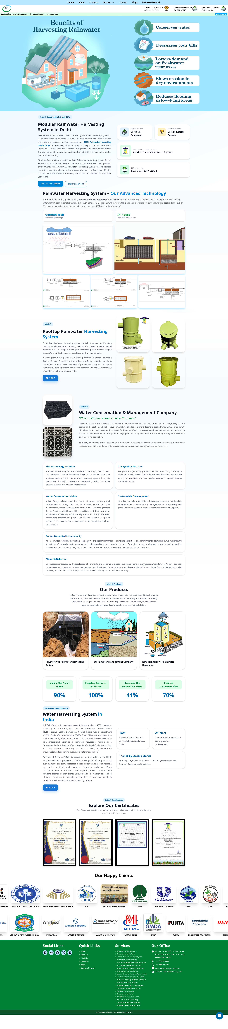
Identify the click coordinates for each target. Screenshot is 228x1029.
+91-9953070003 (52, 14)
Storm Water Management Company (113, 661)
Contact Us (85, 961)
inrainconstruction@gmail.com (167, 968)
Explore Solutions (76, 183)
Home (71, 2)
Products (93, 2)
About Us (84, 955)
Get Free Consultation (50, 183)
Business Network (151, 2)
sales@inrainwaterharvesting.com (15, 14)
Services (107, 2)
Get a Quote (221, 14)
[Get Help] (219, 1015)
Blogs (135, 2)
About (81, 2)
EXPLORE (50, 378)
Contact (123, 2)
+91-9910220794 (38, 14)
